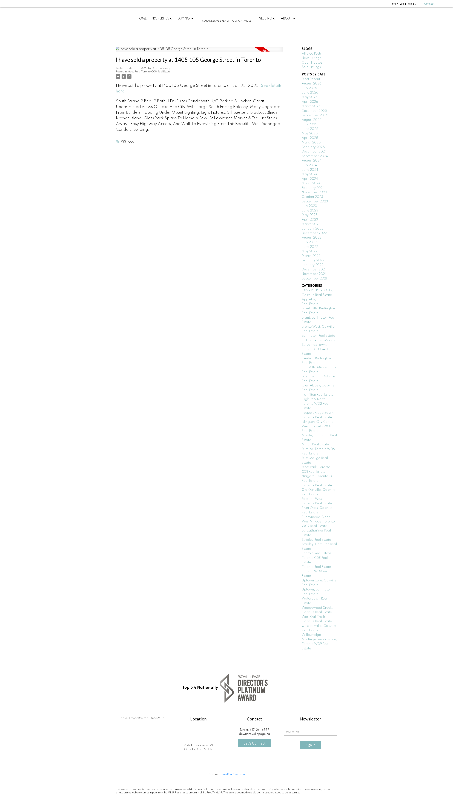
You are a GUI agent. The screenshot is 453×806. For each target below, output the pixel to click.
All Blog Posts (312, 53)
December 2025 (314, 110)
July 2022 (309, 242)
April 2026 (310, 101)
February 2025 (313, 147)
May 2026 (309, 97)
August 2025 (312, 119)
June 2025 (310, 129)
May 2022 (309, 251)
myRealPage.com (234, 774)
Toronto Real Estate (316, 567)
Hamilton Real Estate (318, 394)
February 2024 (313, 188)
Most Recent (311, 79)
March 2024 (311, 183)
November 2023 (314, 192)
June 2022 (310, 246)
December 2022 (314, 233)
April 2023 (310, 219)
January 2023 (312, 228)
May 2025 (310, 133)
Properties (160, 18)
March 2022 (311, 256)
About (286, 18)
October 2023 (312, 197)
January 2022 (312, 265)
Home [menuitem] (142, 18)
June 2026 (310, 92)
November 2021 (314, 274)
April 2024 (310, 178)
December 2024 (314, 151)
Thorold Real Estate (316, 553)
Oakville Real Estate (317, 485)
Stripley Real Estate (316, 539)
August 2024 (311, 160)
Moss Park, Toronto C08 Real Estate (149, 71)
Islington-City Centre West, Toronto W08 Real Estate (318, 426)
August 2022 (311, 237)
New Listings (311, 58)
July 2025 (309, 124)
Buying (184, 18)
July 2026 (309, 88)
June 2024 (310, 169)
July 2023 (309, 206)
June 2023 (310, 210)
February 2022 (313, 260)
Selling (265, 18)
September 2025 (315, 115)
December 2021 (314, 269)
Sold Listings (311, 67)
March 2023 (311, 224)
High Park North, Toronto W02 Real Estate (315, 404)
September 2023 (315, 201)
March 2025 (311, 142)
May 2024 (309, 174)
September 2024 (315, 156)
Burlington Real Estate (318, 335)
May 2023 (309, 215)
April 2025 (310, 138)
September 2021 (314, 278)
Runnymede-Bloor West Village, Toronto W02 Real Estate (318, 522)
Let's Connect (254, 743)
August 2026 (311, 83)
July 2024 (309, 165)
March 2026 (311, 106)
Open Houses (312, 62)
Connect (429, 3)
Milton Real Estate (315, 444)
